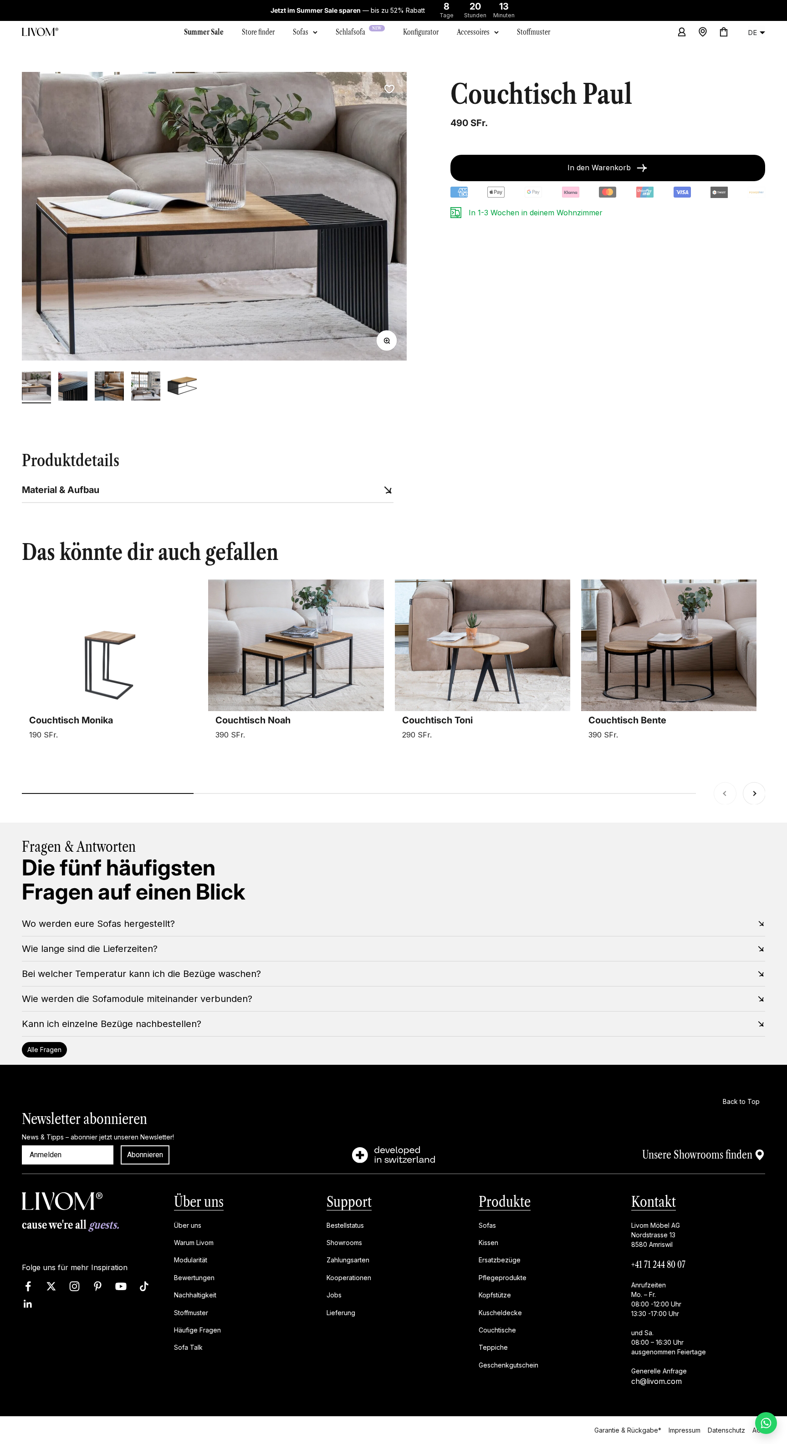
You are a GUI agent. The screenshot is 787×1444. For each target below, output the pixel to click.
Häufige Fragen (197, 1330)
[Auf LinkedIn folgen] (28, 1303)
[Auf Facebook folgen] (28, 1286)
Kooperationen (349, 1277)
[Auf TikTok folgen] (144, 1286)
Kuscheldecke (500, 1312)
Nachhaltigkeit (195, 1295)
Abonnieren (145, 1154)
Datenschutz (726, 1430)
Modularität (190, 1260)
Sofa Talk (188, 1347)
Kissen (488, 1242)
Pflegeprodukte (502, 1277)
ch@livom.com (656, 1380)
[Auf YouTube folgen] (121, 1286)
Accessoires (473, 31)
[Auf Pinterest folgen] (98, 1286)
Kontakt (653, 1201)
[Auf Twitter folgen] (51, 1286)
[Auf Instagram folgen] (74, 1286)
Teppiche (493, 1347)
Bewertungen (194, 1277)
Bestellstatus (345, 1225)
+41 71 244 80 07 (658, 1264)
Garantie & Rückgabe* (627, 1430)
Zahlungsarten (348, 1260)
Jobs (334, 1295)
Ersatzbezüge (500, 1260)
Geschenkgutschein (508, 1364)
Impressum (684, 1430)
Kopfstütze (495, 1295)
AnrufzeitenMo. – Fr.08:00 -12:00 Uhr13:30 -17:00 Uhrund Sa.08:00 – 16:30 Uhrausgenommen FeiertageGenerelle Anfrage (668, 1327)
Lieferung (341, 1312)
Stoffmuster (191, 1312)
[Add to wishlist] (389, 89)
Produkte (505, 1201)
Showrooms (344, 1242)
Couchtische (497, 1330)
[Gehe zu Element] (36, 387)
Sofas (300, 31)
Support (349, 1201)
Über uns (199, 1201)
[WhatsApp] (766, 1423)
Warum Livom (194, 1242)
